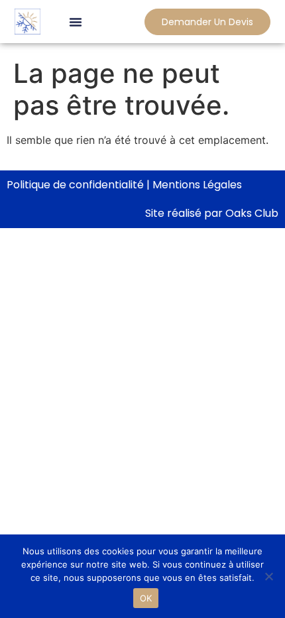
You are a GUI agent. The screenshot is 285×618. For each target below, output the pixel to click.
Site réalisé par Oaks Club (211, 213)
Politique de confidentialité (75, 184)
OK (146, 598)
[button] (76, 22)
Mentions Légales (197, 184)
